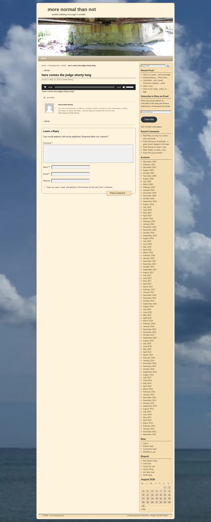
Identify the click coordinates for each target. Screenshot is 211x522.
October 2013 (148, 403)
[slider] (130, 86)
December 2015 (149, 329)
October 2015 (148, 335)
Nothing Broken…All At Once (155, 77)
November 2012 (149, 434)
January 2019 (148, 224)
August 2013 (148, 409)
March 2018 (148, 252)
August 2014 (148, 375)
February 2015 (149, 358)
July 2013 (147, 412)
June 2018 (147, 244)
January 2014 (148, 395)
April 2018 (147, 250)
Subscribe (149, 119)
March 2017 (148, 287)
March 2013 (148, 423)
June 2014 (147, 380)
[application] (89, 87)
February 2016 (149, 324)
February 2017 (149, 289)
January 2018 (148, 258)
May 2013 (147, 417)
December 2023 (149, 167)
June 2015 (147, 346)
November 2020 (149, 176)
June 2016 (147, 312)
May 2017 (147, 281)
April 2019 (147, 216)
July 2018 (147, 241)
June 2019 (147, 210)
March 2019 (148, 218)
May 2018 (147, 247)
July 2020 (147, 181)
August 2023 (148, 170)
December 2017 (149, 261)
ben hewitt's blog (150, 461)
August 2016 (148, 306)
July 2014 (147, 377)
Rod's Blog (147, 475)
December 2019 (149, 193)
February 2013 (149, 426)
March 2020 (148, 184)
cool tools (147, 463)
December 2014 (149, 363)
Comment (48, 143)
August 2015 (148, 341)
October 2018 (148, 233)
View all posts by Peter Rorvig (68, 113)
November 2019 (149, 196)
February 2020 (149, 187)
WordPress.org (149, 452)
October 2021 (148, 173)
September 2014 (150, 372)
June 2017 (147, 278)
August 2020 (148, 179)
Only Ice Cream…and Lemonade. (157, 75)
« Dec (143, 509)
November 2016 (149, 298)
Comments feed (149, 449)
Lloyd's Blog (148, 469)
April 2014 (147, 386)
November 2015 (149, 332)
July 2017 (147, 275)
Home (43, 58)
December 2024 (149, 162)
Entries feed (148, 446)
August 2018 (148, 238)
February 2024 (149, 164)
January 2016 (148, 326)
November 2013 (149, 400)
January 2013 (148, 429)
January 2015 (148, 361)
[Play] (45, 87)
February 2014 (149, 392)
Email (46, 174)
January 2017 (148, 292)
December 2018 (149, 227)
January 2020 (148, 190)
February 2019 (149, 221)
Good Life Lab (149, 466)
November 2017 (149, 264)
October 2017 (148, 267)
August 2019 (148, 204)
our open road (148, 472)
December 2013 (149, 397)
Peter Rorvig (68, 80)
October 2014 (148, 369)
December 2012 (149, 432)
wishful (159, 153)
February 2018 (149, 255)
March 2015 (148, 355)
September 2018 (150, 236)
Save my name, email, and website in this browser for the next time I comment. (80, 187)
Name (46, 167)
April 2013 (147, 420)
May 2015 (147, 349)
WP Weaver (164, 515)
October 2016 (148, 301)
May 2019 (147, 213)
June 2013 (147, 414)
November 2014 (149, 366)
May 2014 (147, 383)
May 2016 (147, 315)
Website (46, 181)
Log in (145, 443)
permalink (51, 97)
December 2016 (149, 295)
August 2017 (148, 272)
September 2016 (150, 304)
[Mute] (123, 87)
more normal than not (72, 9)
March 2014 (148, 389)
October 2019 (148, 198)
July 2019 (147, 207)
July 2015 (147, 343)
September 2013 (150, 406)
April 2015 (147, 352)
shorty (63, 66)
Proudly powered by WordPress (138, 515)
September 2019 (150, 201)
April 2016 (147, 318)
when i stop (148, 86)
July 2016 (147, 309)
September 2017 (150, 270)
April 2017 (147, 284)
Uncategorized (54, 66)
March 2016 (148, 321)
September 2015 (150, 338)
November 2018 (149, 230)
